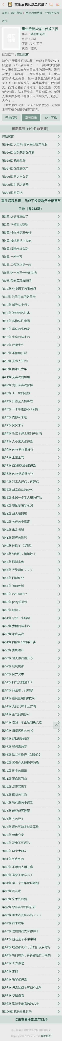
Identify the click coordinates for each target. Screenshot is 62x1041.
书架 (9, 4)
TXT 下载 (50, 117)
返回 (4, 4)
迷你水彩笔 (38, 34)
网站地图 (46, 1036)
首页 (5, 13)
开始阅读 (11, 117)
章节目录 (31, 117)
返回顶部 (56, 725)
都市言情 (16, 13)
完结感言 (23, 54)
